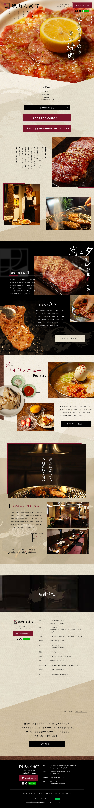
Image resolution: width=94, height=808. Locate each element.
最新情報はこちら (47, 107)
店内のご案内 (19, 15)
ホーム (5, 13)
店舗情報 (23, 14)
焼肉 (10, 12)
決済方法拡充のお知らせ (47, 94)
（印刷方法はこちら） (68, 711)
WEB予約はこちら (84, 5)
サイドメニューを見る (74, 424)
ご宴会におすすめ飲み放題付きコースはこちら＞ (47, 128)
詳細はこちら (46, 744)
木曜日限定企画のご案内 (47, 99)
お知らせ (32, 14)
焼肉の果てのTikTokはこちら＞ (47, 118)
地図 (28, 12)
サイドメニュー (14, 16)
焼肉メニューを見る (69, 338)
